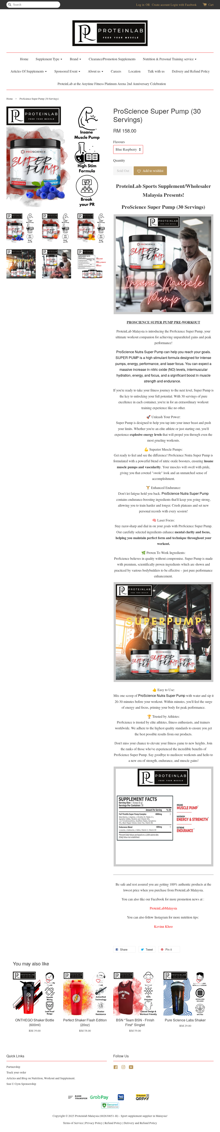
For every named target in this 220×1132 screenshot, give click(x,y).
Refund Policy (113, 1123)
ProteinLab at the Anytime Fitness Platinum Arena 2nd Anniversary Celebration (112, 83)
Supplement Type (48, 59)
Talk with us (156, 71)
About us (94, 71)
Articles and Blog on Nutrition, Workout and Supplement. (40, 1078)
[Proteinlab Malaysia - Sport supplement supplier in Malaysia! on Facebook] (115, 1068)
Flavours (119, 141)
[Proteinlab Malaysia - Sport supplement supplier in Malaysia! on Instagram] (123, 1068)
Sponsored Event (66, 71)
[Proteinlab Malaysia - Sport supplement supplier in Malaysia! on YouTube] (131, 1068)
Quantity (119, 160)
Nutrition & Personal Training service (168, 59)
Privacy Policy (94, 1123)
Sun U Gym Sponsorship (21, 1084)
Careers (116, 71)
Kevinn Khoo (163, 926)
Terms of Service (73, 1123)
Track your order (16, 1072)
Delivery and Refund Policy (191, 71)
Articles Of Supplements (28, 71)
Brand (74, 59)
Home (24, 59)
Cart (211, 5)
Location (134, 71)
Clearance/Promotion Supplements (112, 59)
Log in (140, 5)
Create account (161, 5)
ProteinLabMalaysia (163, 908)
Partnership (13, 1067)
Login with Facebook (184, 5)
